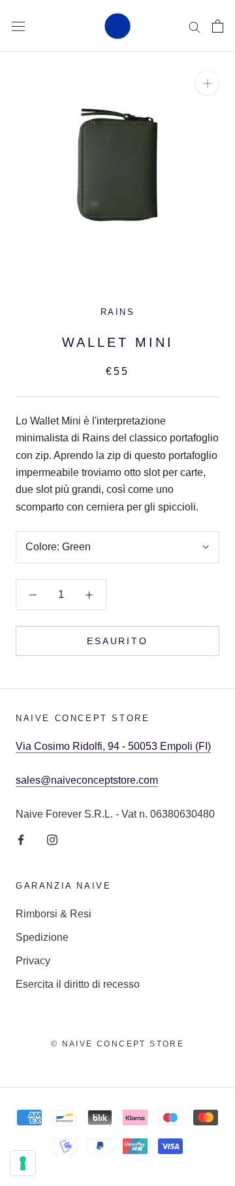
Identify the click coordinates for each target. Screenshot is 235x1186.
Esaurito (117, 641)
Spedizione (42, 937)
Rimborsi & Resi (53, 913)
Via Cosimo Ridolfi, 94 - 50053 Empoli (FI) (113, 746)
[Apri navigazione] (18, 26)
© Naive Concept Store (117, 1043)
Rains (118, 312)
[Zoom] (207, 83)
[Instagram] (52, 839)
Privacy (33, 960)
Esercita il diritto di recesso (78, 984)
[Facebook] (21, 839)
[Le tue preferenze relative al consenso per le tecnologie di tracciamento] (22, 1163)
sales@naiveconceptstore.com (87, 780)
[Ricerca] (194, 25)
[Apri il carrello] (217, 26)
